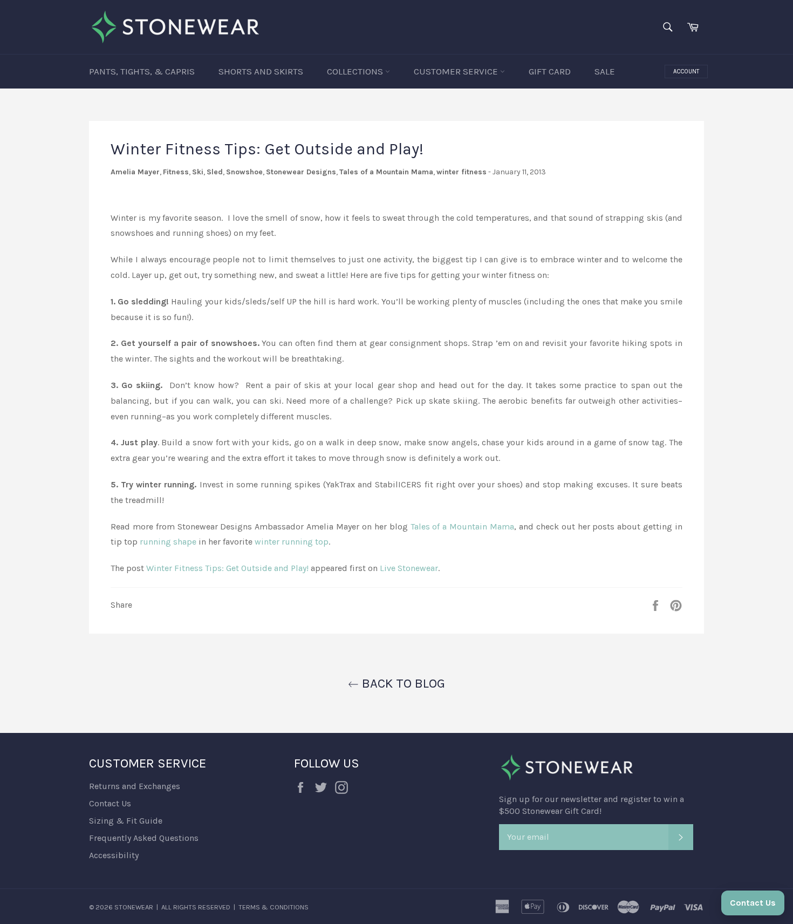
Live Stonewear (409, 568)
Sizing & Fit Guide (125, 821)
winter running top (292, 541)
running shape (168, 541)
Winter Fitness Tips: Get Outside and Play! (227, 568)
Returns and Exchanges (134, 786)
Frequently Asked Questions (144, 838)
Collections (356, 71)
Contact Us (110, 803)
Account (686, 71)
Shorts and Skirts (260, 71)
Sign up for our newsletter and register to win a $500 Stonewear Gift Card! (591, 805)
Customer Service (457, 71)
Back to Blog (402, 683)
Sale (604, 71)
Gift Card (550, 71)
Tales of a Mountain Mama (462, 526)
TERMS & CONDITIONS (273, 907)
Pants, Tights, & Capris (142, 71)
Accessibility (114, 855)
